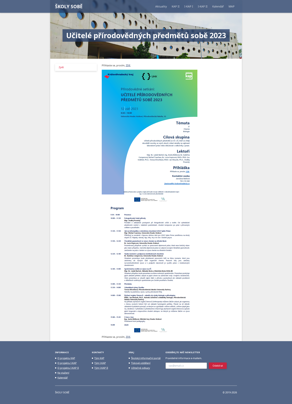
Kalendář (218, 6)
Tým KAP (99, 358)
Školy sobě (62, 392)
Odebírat (218, 365)
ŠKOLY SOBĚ (69, 6)
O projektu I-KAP (67, 363)
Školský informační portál (146, 358)
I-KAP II (202, 6)
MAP (232, 6)
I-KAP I (188, 6)
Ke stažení (63, 372)
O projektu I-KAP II (68, 368)
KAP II (175, 6)
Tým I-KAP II (101, 368)
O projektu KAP (66, 358)
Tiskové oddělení (140, 363)
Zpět (61, 67)
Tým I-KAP (100, 363)
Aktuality (161, 6)
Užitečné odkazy (140, 368)
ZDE (128, 65)
